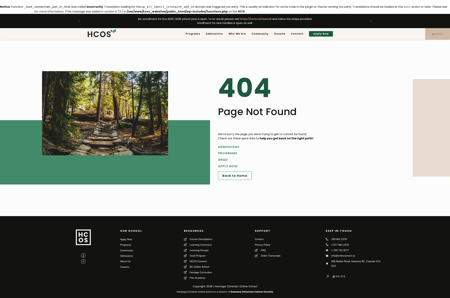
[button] (79, 21)
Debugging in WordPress (17, 11)
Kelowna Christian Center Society (252, 291)
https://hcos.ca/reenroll (255, 19)
